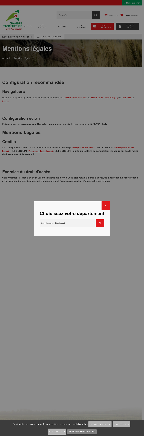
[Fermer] (106, 205)
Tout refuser (121, 424)
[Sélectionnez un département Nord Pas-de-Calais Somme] (68, 223)
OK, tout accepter (100, 424)
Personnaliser (57, 431)
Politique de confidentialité (82, 431)
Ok (100, 223)
